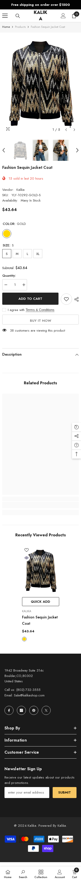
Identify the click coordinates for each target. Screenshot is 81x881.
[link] (40, 505)
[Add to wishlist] (66, 299)
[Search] (17, 16)
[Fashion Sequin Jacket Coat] (40, 570)
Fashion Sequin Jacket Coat (40, 620)
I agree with (16, 310)
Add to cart (30, 298)
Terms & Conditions (40, 310)
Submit (64, 792)
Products (20, 27)
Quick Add (40, 601)
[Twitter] (46, 710)
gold (24, 639)
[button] (66, 130)
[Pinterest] (33, 710)
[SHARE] (75, 299)
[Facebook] (9, 710)
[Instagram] (21, 710)
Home (6, 27)
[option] (40, 4)
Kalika (20, 189)
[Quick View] (26, 558)
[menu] (5, 15)
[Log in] (63, 15)
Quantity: (9, 275)
